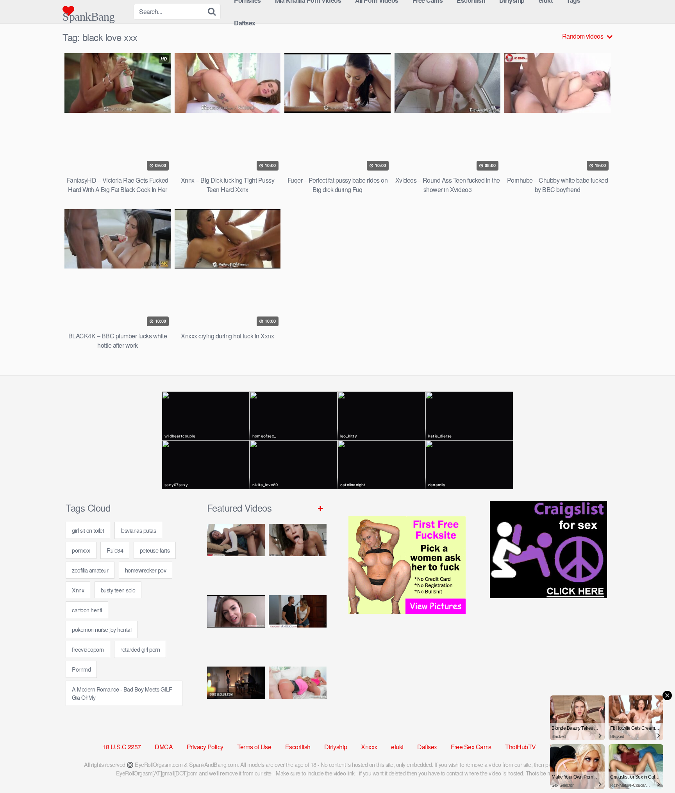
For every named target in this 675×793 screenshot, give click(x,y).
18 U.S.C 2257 (121, 746)
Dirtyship (335, 746)
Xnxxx (369, 746)
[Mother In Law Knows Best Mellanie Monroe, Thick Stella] (298, 699)
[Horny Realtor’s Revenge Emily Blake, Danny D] (236, 627)
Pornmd (81, 669)
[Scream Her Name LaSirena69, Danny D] (298, 556)
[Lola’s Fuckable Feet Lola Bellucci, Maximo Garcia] (236, 699)
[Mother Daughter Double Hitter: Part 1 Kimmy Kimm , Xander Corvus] (236, 556)
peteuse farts (155, 550)
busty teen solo (118, 590)
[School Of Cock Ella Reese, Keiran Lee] (298, 627)
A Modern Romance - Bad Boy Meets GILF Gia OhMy (122, 693)
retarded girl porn (140, 649)
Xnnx (78, 590)
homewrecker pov (145, 570)
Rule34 (115, 550)
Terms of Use (254, 746)
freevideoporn (88, 649)
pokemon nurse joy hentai (101, 629)
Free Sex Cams (471, 746)
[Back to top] (653, 768)
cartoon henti (87, 610)
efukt (397, 746)
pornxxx (81, 550)
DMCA (164, 746)
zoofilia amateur (90, 570)
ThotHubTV (520, 746)
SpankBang (88, 13)
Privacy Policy (205, 746)
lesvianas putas (138, 530)
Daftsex (244, 22)
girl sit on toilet (88, 530)
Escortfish (298, 746)
